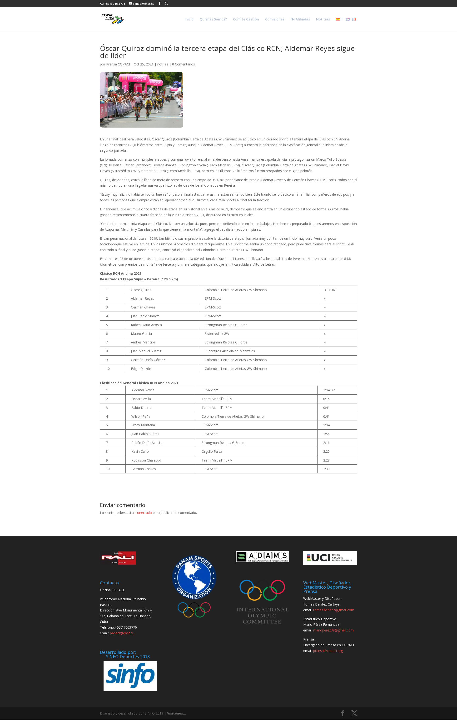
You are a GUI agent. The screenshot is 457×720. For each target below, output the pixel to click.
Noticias (323, 19)
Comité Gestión (246, 19)
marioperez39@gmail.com (333, 630)
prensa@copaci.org (328, 650)
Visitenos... (176, 713)
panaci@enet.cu (122, 633)
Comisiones (274, 19)
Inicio (189, 19)
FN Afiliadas (300, 19)
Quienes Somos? (213, 19)
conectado (143, 512)
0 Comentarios (183, 64)
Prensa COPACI (118, 64)
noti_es (162, 64)
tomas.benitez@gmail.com (333, 610)
